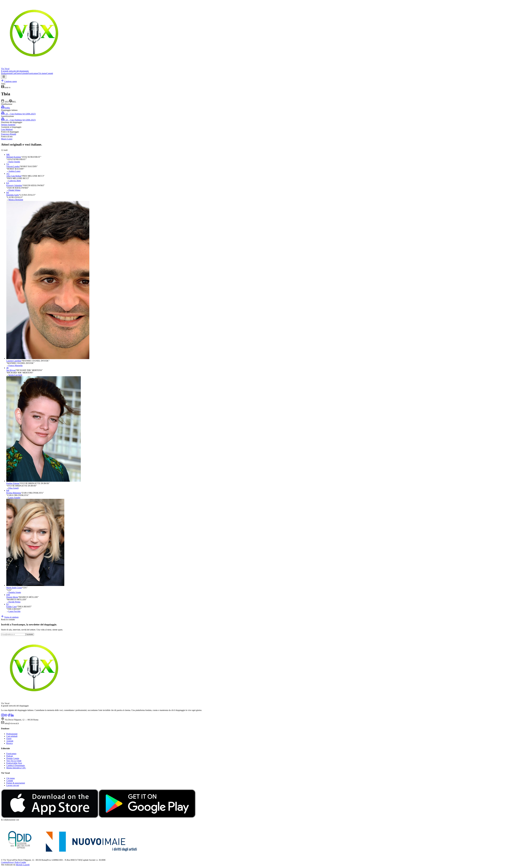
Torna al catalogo (11, 617)
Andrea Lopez (14, 171)
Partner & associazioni (15, 783)
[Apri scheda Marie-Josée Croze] (35, 585)
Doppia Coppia (12, 758)
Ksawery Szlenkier (14, 185)
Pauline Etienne (12, 483)
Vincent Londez (13, 166)
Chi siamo (42, 73)
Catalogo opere (10, 81)
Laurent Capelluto (13, 361)
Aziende (24, 73)
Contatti (49, 73)
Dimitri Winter (14, 190)
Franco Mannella (15, 365)
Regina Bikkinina (13, 493)
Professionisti (6, 73)
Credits (23, 862)
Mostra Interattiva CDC (16, 768)
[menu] (3, 77)
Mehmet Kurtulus (13, 157)
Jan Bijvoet (11, 370)
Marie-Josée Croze (14, 587)
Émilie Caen (11, 606)
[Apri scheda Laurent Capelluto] (47, 358)
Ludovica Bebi (14, 181)
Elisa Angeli (13, 488)
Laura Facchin (14, 611)
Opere (18, 73)
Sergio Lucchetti (15, 375)
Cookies (4, 862)
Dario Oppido (14, 162)
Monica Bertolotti (15, 200)
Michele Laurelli (23, 865)
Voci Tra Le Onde (13, 761)
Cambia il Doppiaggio (15, 765)
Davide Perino (14, 602)
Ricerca (9, 743)
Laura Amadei (14, 497)
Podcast (9, 756)
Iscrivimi (29, 634)
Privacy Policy (14, 862)
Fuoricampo (33, 73)
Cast (14, 73)
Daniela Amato (14, 592)
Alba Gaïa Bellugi (13, 176)
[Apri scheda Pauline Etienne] (43, 481)
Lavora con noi (12, 785)
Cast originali (11, 736)
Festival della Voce (14, 763)
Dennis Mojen (12, 597)
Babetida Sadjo (12, 195)
